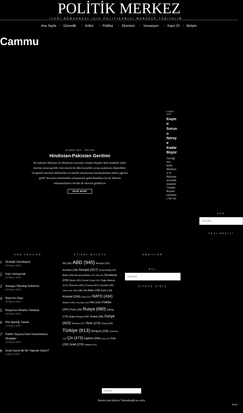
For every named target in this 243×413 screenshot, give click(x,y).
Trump (107, 323)
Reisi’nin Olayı (14, 298)
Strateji (96, 316)
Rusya (94, 308)
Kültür (106, 290)
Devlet (75, 280)
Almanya (103, 263)
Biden (67, 275)
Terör (93, 323)
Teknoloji (78, 323)
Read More (80, 191)
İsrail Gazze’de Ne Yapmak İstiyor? (27, 350)
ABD (84, 262)
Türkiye (76, 330)
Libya (86, 297)
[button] (239, 221)
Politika (89, 150)
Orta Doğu (82, 303)
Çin (75, 338)
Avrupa (88, 269)
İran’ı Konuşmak (15, 273)
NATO (102, 296)
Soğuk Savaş (79, 316)
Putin (76, 309)
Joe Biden (91, 290)
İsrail (77, 344)
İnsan (105, 339)
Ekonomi (76, 285)
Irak (77, 290)
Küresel (71, 296)
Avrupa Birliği (107, 270)
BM (99, 275)
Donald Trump (91, 280)
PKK (95, 302)
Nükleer (68, 302)
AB (67, 263)
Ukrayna (99, 331)
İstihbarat (91, 345)
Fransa (92, 285)
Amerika (70, 269)
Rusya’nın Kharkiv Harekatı (22, 310)
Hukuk (67, 291)
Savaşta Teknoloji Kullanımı (22, 286)
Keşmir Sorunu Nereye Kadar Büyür (171, 135)
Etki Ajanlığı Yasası (17, 322)
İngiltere (92, 338)
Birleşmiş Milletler (84, 275)
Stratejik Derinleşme (17, 261)
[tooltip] (223, 10)
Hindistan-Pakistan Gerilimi (79, 155)
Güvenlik (107, 285)
